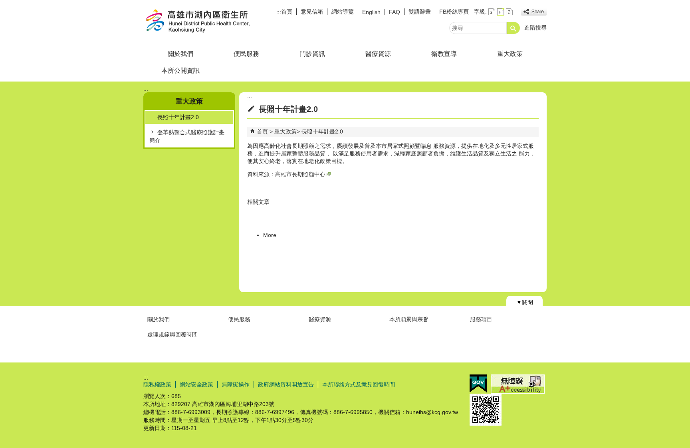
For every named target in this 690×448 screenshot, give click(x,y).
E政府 (478, 383)
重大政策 (510, 53)
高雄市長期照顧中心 (300, 174)
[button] (513, 28)
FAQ (394, 12)
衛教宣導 (444, 53)
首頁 (286, 11)
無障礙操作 (236, 384)
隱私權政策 (157, 384)
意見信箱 (312, 11)
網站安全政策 (196, 384)
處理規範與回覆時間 (172, 334)
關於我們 (180, 53)
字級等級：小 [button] (491, 11)
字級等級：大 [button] (509, 11)
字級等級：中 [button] (500, 12)
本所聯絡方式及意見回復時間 (358, 384)
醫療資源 (378, 53)
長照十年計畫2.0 (178, 117)
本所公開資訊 (180, 70)
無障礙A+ (518, 384)
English (371, 12)
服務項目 (481, 319)
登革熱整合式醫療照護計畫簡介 (186, 136)
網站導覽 (342, 11)
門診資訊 (312, 53)
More (269, 235)
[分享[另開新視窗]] (534, 12)
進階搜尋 (535, 27)
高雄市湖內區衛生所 (210, 21)
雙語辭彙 (419, 11)
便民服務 (246, 53)
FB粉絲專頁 (454, 11)
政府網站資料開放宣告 (286, 384)
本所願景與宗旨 (408, 319)
